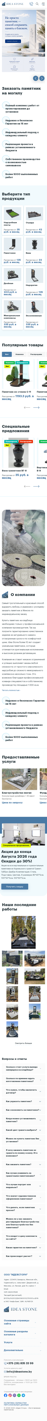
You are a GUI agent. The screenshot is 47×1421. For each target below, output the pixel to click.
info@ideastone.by (19, 1371)
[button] (35, 78)
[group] (18, 380)
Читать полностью (10, 690)
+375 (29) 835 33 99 (20, 1363)
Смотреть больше (23, 1043)
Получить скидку (14, 886)
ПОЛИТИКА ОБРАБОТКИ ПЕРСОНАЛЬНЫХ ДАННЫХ (16, 1404)
